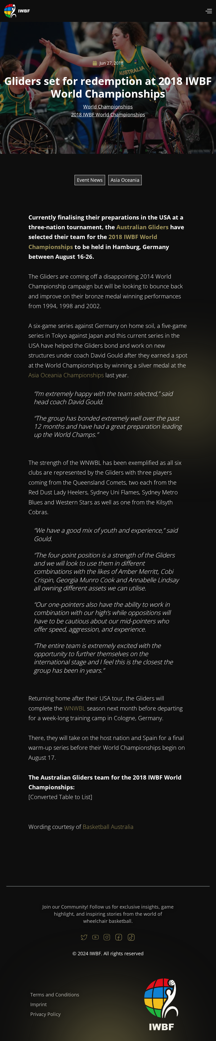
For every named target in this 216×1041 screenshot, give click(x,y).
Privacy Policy (45, 1014)
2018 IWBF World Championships (108, 114)
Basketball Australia (108, 826)
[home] (17, 11)
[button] (208, 11)
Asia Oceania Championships (66, 375)
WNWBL (74, 708)
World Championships (108, 106)
